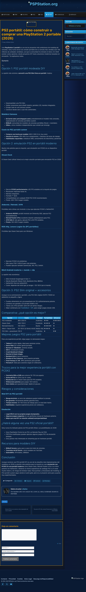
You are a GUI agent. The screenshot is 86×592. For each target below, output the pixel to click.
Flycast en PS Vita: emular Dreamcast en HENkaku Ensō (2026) (46, 510)
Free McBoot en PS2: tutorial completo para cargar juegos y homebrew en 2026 (77, 67)
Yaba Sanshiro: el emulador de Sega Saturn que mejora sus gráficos (78, 61)
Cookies (20, 579)
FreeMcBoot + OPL (27, 308)
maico (68, 76)
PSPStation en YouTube (75, 26)
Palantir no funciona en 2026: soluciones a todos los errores (78, 54)
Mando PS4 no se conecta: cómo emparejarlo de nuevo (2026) (16, 510)
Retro (4, 501)
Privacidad (12, 579)
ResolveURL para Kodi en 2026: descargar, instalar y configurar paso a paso (77, 48)
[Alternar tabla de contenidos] (3, 66)
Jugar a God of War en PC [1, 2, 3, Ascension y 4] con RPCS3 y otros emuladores (78, 74)
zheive (24, 489)
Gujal (68, 50)
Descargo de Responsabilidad (43, 579)
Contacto (4, 579)
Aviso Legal (28, 579)
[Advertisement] (31, 88)
